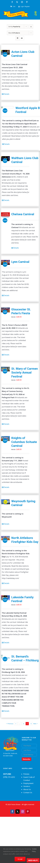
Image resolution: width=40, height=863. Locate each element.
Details (6, 94)
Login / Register (25, 6)
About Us (27, 789)
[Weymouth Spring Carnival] (5, 501)
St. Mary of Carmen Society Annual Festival (24, 372)
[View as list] (22, 38)
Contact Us (27, 792)
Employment (28, 783)
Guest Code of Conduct (29, 778)
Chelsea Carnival (22, 214)
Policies (26, 774)
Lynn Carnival (20, 262)
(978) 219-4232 (9, 777)
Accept (20, 859)
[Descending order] (31, 26)
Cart (14, 6)
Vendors (26, 786)
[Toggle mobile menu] (36, 12)
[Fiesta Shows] (10, 738)
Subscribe (26, 759)
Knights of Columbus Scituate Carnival (24, 442)
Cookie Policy (34, 850)
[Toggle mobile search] (36, 14)
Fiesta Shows (15, 804)
